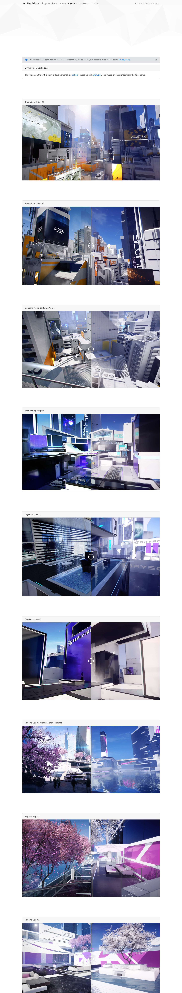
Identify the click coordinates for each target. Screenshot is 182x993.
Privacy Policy (124, 60)
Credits (94, 3)
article (75, 75)
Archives (83, 3)
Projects (72, 3)
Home (63, 3)
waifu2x (97, 75)
